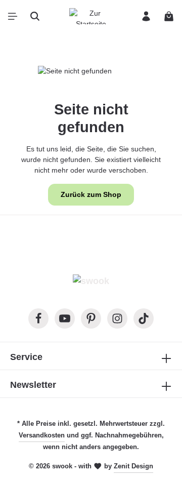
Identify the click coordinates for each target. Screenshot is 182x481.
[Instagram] (117, 318)
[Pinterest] (91, 318)
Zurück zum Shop (91, 194)
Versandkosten (42, 435)
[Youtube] (65, 318)
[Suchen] (35, 16)
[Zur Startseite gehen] (91, 16)
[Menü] (13, 16)
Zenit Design (133, 466)
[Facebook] (38, 318)
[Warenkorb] (168, 16)
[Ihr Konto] (146, 16)
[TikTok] (143, 318)
